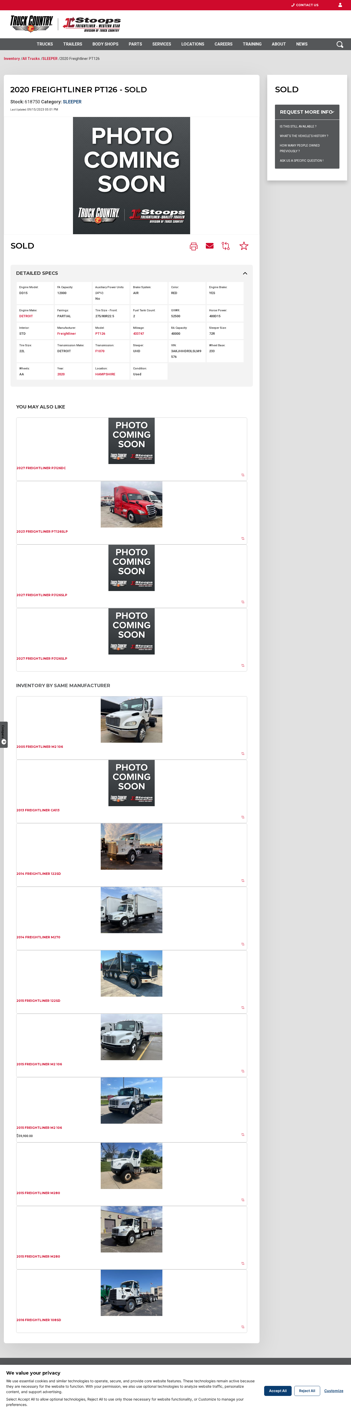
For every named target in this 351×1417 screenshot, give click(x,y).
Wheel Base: (217, 345)
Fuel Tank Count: (144, 310)
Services (161, 44)
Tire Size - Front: (106, 310)
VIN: (174, 345)
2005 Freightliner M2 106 (39, 747)
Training (252, 44)
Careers (224, 44)
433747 (138, 333)
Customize (333, 1390)
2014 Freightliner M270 (38, 937)
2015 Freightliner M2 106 (39, 1064)
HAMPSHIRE (105, 374)
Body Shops (105, 44)
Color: (175, 287)
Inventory (12, 59)
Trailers (72, 44)
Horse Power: (218, 310)
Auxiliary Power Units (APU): (109, 290)
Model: (100, 328)
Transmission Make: (70, 345)
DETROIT (26, 316)
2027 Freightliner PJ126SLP (41, 595)
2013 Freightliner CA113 (38, 810)
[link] (194, 247)
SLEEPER (50, 59)
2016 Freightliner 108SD (38, 1320)
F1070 (99, 351)
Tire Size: (25, 345)
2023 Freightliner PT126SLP (42, 531)
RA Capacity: (179, 328)
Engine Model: (29, 287)
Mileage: (138, 328)
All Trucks (31, 59)
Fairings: (63, 310)
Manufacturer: (66, 328)
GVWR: (175, 310)
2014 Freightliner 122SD (38, 874)
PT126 (100, 333)
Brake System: (142, 287)
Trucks (45, 44)
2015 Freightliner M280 (38, 1193)
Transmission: (104, 345)
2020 (60, 374)
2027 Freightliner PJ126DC (41, 468)
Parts (135, 44)
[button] (340, 5)
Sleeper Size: (218, 328)
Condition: (140, 368)
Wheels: (24, 368)
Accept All (278, 1390)
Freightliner (66, 333)
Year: (60, 368)
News (302, 44)
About (279, 44)
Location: (101, 368)
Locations (192, 44)
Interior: (24, 328)
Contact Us (306, 5)
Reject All (307, 1390)
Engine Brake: (218, 287)
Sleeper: (138, 345)
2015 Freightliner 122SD (38, 1001)
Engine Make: (28, 310)
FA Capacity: (65, 287)
